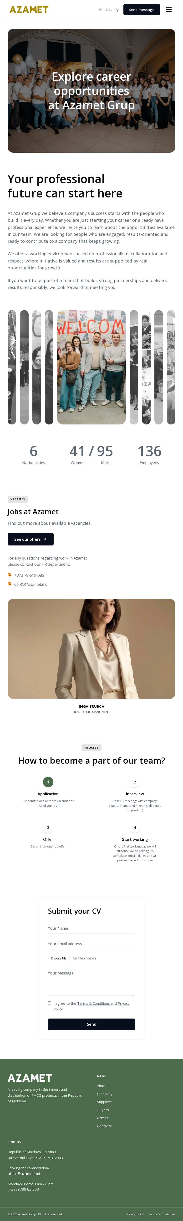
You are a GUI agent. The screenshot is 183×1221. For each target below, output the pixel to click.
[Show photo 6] (134, 367)
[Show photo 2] (24, 367)
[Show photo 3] (36, 367)
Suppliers (104, 1101)
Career (102, 1117)
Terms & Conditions (93, 1003)
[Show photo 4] (49, 367)
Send (91, 1024)
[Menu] (168, 9)
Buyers (103, 1109)
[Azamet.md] (29, 9)
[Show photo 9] (171, 367)
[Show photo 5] (91, 367)
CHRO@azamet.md (30, 584)
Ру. (117, 9)
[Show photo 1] (12, 367)
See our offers (27, 539)
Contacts (104, 1126)
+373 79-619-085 (29, 575)
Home (102, 1085)
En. (100, 9)
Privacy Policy (135, 1214)
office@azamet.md (24, 1173)
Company (104, 1093)
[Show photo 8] (158, 367)
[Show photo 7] (146, 367)
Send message (141, 9)
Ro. (109, 9)
